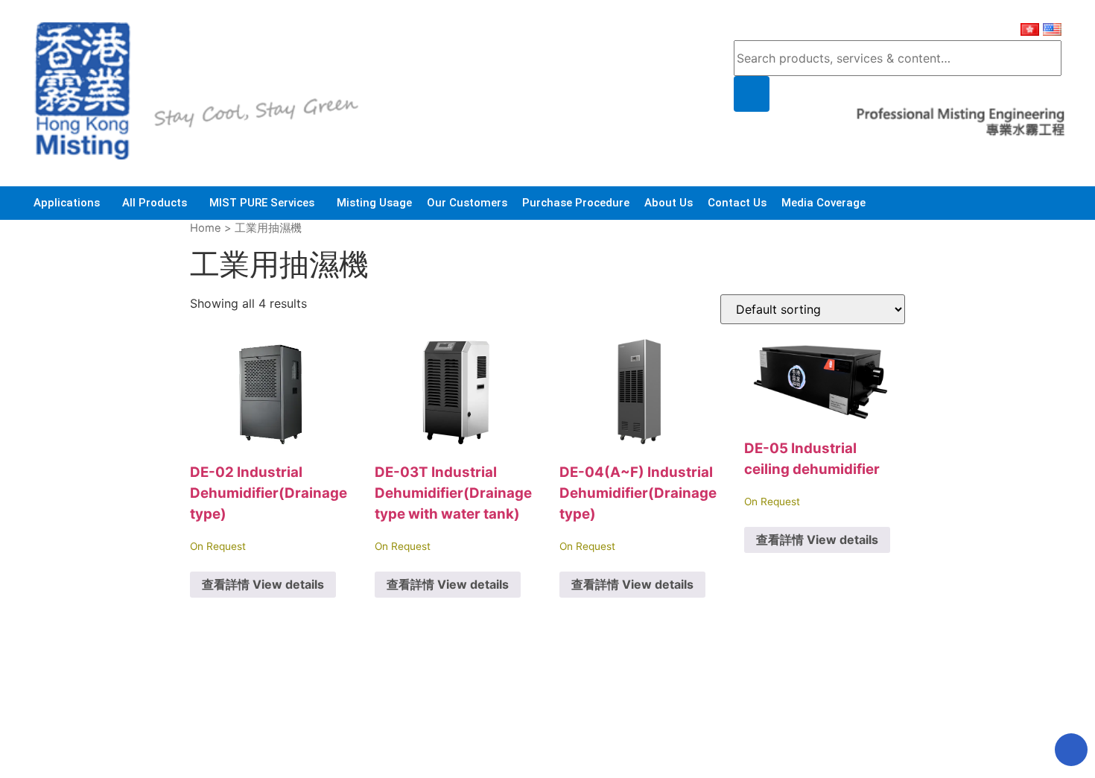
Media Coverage (823, 202)
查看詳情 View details (263, 584)
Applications (67, 202)
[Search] (751, 94)
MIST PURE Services (261, 202)
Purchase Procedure (575, 202)
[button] (70, 203)
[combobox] (897, 58)
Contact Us (737, 202)
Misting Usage (374, 202)
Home (205, 228)
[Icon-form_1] (1071, 749)
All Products (154, 202)
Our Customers (467, 202)
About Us (668, 202)
